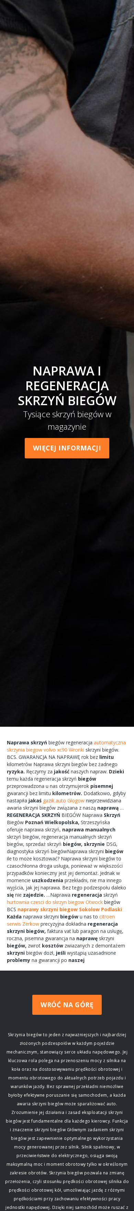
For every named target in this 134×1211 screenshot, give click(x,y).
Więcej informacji (67, 448)
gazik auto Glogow (64, 800)
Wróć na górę (67, 1004)
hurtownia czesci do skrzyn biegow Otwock (55, 902)
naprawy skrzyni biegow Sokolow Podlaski (70, 909)
